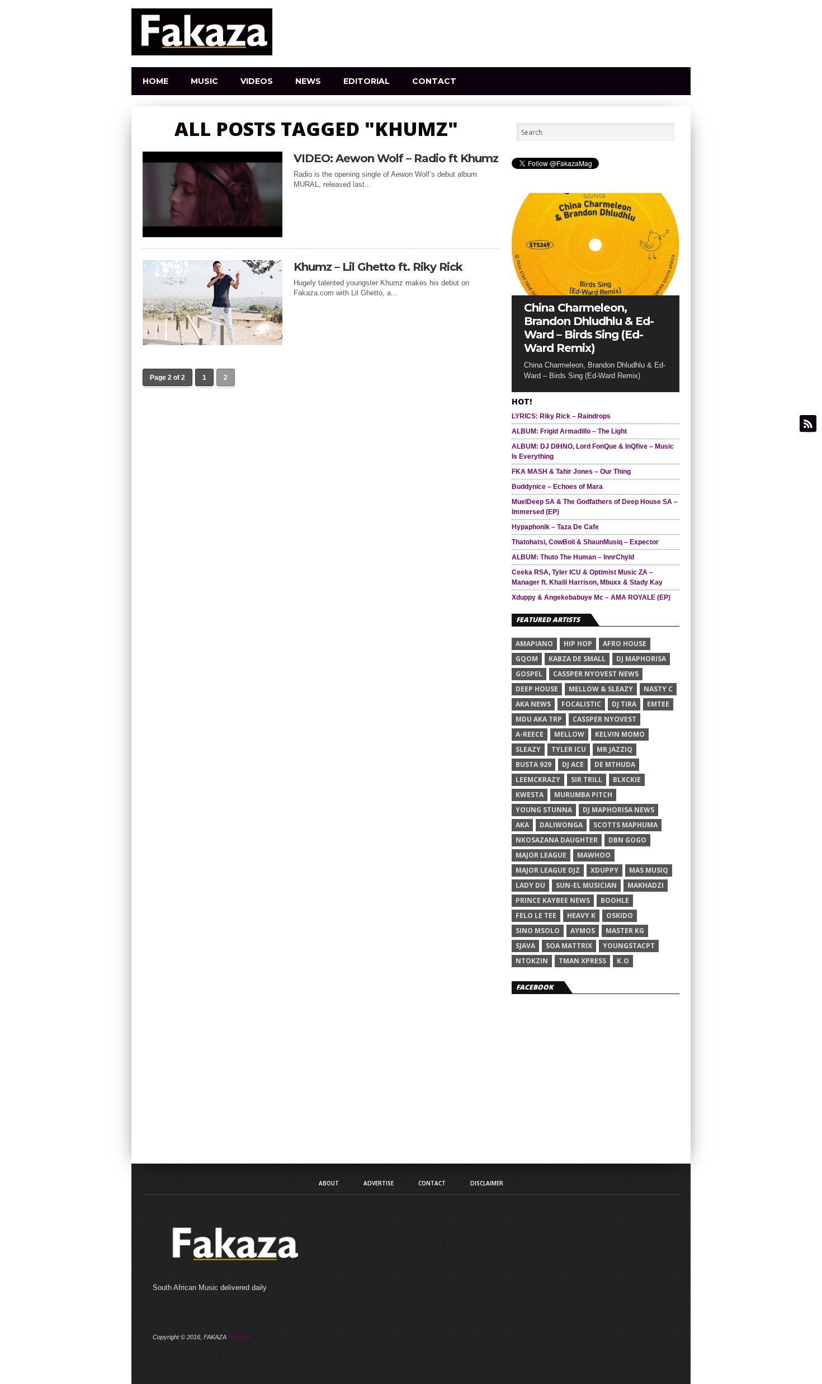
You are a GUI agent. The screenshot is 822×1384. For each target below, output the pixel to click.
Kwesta (530, 794)
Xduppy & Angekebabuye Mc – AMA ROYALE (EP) (591, 597)
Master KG (625, 930)
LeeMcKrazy (538, 779)
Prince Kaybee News (553, 900)
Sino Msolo (538, 930)
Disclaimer (486, 1183)
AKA (522, 825)
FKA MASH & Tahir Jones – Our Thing (571, 472)
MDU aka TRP (539, 719)
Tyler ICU (568, 749)
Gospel (529, 674)
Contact (434, 81)
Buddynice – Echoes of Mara (557, 487)
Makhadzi (645, 885)
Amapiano (534, 643)
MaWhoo (594, 855)
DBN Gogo (627, 840)
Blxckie (627, 779)
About (329, 1183)
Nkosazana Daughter (557, 840)
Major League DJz (548, 870)
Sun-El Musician (586, 885)
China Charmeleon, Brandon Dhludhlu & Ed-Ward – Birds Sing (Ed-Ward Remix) (589, 328)
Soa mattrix (569, 945)
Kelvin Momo (620, 734)
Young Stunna (544, 810)
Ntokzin (532, 961)
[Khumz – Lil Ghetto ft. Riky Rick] (212, 342)
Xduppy (604, 870)
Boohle (615, 900)
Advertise (378, 1183)
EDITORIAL (366, 81)
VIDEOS (256, 81)
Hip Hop (578, 643)
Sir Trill (586, 779)
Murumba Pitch (583, 794)
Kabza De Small (577, 658)
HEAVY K (581, 915)
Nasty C (658, 689)
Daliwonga (561, 825)
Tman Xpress (582, 961)
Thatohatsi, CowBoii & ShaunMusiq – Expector (585, 542)
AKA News (533, 704)
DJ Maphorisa (641, 658)
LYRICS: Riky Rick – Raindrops (561, 416)
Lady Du (530, 885)
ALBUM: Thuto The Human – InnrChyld (573, 557)
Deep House (537, 689)
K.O (623, 961)
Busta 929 (533, 764)
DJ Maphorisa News (618, 810)
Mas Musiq (648, 870)
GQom (527, 658)
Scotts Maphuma (625, 825)
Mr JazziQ (614, 749)
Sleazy (528, 749)
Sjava (525, 945)
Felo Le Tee (536, 915)
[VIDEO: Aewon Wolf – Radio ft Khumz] (212, 234)
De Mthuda (614, 764)
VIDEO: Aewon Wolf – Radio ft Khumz (396, 158)
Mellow (569, 734)
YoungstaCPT (629, 945)
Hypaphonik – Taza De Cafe (555, 527)
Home (155, 81)
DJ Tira (624, 704)
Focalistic (581, 704)
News (308, 81)
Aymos (582, 930)
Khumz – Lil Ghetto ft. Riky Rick (378, 267)
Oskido (619, 915)
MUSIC (204, 81)
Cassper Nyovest (604, 719)
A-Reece (530, 734)
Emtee (658, 704)
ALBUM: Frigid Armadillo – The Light (569, 431)
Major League (541, 855)
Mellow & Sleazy (601, 689)
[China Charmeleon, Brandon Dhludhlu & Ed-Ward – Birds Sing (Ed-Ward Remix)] (595, 292)
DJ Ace (573, 764)
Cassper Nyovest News (596, 674)
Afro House (624, 643)
